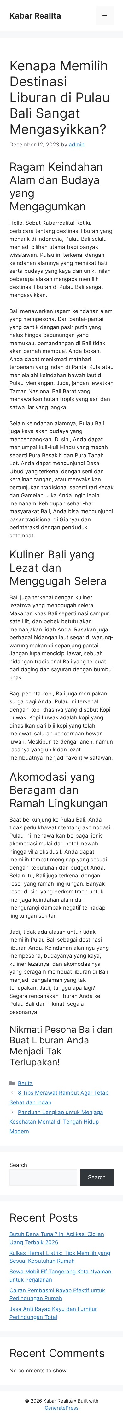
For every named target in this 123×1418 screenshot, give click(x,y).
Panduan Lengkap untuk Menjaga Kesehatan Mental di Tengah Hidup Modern (56, 1122)
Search (18, 1165)
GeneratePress (62, 1408)
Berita (25, 1083)
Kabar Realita (35, 15)
